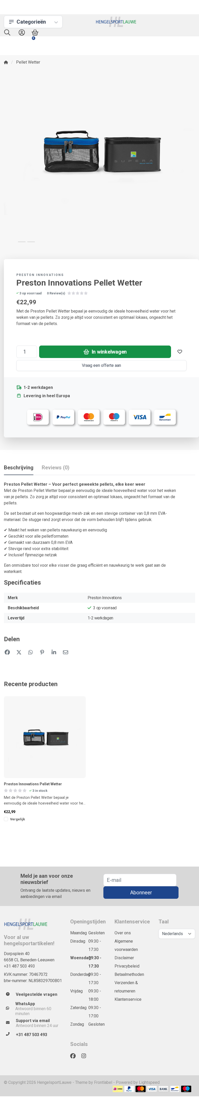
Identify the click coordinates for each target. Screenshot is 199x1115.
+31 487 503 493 (19, 966)
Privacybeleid (127, 966)
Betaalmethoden (129, 974)
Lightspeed (149, 1082)
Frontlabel (103, 1082)
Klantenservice (128, 999)
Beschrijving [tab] (18, 467)
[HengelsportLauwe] (116, 21)
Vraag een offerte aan (101, 365)
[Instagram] (85, 1056)
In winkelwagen (108, 352)
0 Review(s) (56, 293)
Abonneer (141, 892)
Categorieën (31, 22)
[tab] (55, 468)
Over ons (123, 932)
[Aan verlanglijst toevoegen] (180, 352)
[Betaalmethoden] (118, 1089)
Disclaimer (124, 957)
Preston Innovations (40, 275)
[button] (7, 34)
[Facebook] (75, 1056)
